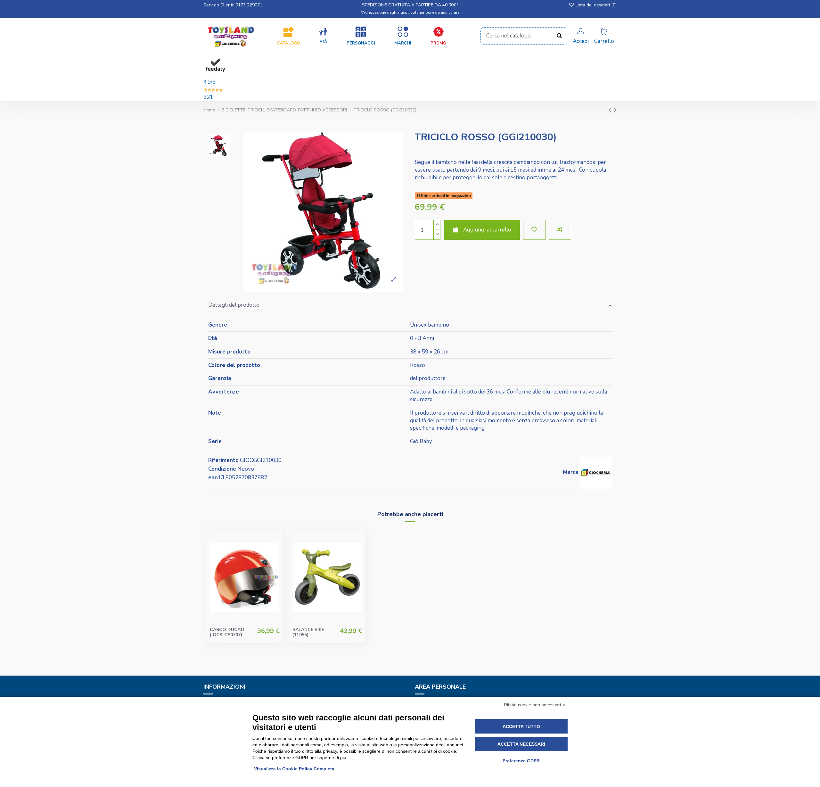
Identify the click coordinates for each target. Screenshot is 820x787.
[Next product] (615, 110)
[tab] (410, 305)
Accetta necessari (521, 744)
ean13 (216, 477)
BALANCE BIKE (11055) (308, 632)
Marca (570, 472)
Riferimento (223, 460)
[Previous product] (611, 110)
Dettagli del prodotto (233, 305)
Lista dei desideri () (595, 5)
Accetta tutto (521, 726)
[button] (323, 36)
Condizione (222, 469)
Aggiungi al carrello (487, 229)
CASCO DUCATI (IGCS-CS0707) (227, 632)
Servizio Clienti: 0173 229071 (232, 5)
